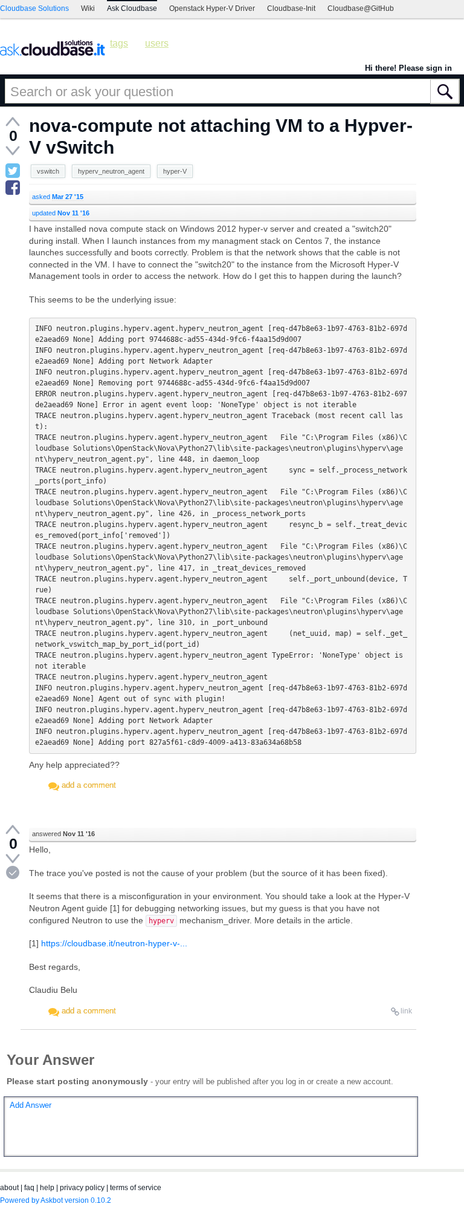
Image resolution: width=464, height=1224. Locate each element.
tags (119, 43)
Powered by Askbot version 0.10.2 (55, 1200)
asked (57, 196)
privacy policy (82, 1187)
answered (63, 833)
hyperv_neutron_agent (111, 171)
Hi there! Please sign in (408, 68)
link (406, 1011)
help (47, 1187)
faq (29, 1187)
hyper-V (175, 171)
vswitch (48, 171)
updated (60, 213)
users (157, 43)
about (9, 1187)
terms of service (135, 1187)
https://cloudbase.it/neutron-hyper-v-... (114, 943)
